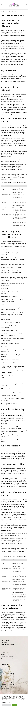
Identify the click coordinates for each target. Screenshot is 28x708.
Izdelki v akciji (4, 669)
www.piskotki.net (6, 405)
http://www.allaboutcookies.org (10, 403)
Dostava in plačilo (5, 652)
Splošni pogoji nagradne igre (7, 659)
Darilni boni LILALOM (6, 664)
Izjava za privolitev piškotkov (7, 644)
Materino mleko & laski (6, 666)
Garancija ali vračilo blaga (7, 656)
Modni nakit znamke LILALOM (8, 673)
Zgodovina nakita (5, 671)
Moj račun (3, 646)
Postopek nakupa (5, 654)
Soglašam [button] (14, 705)
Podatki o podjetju (5, 640)
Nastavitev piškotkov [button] (6, 705)
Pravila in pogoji (4, 642)
